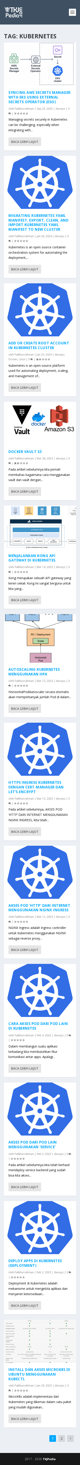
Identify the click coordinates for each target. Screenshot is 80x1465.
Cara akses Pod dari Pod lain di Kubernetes (38, 1026)
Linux (22, 359)
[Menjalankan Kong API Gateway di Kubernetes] (40, 527)
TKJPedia (49, 1459)
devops (60, 109)
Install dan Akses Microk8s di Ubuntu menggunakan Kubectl (39, 1374)
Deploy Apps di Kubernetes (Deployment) (35, 1263)
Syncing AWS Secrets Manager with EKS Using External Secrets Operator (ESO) (39, 97)
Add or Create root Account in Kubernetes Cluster (38, 345)
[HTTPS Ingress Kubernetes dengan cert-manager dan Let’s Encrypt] (40, 749)
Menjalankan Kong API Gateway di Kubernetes (32, 558)
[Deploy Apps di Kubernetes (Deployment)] (40, 1227)
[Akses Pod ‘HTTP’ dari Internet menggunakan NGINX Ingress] (40, 872)
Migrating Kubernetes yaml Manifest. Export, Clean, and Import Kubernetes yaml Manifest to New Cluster (38, 222)
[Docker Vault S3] (40, 423)
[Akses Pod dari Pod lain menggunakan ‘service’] (40, 1109)
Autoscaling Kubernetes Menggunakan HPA (34, 672)
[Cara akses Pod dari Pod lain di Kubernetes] (40, 990)
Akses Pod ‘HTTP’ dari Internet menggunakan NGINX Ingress (39, 908)
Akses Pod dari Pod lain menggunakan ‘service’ (32, 1144)
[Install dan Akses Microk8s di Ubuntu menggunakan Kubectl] (40, 1341)
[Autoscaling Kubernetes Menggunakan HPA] (40, 638)
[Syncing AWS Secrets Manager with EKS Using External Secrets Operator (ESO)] (40, 64)
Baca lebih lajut (24, 142)
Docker (13, 359)
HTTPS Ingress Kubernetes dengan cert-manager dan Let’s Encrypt (36, 787)
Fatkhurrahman (24, 109)
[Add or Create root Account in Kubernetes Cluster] (40, 309)
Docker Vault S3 (25, 451)
